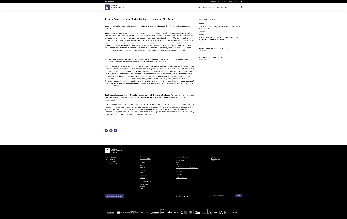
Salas (141, 188)
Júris (141, 172)
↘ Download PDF (145, 159)
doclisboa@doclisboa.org (114, 196)
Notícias (142, 162)
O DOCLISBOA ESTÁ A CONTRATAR (213, 48)
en (241, 1)
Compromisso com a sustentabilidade (187, 168)
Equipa (178, 166)
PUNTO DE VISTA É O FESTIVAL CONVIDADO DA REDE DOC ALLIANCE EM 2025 (218, 39)
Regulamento (180, 160)
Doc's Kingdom (215, 159)
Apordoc (213, 157)
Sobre (177, 164)
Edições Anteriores (181, 178)
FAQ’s (177, 162)
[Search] (238, 7)
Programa (196, 7)
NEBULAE (220, 7)
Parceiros (178, 174)
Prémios (142, 171)
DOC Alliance (180, 171)
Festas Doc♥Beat (145, 181)
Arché (213, 161)
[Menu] (241, 7)
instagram (220, 1)
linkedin (237, 1)
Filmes (204, 7)
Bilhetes (142, 186)
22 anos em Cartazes (182, 157)
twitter (226, 1)
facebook (213, 1)
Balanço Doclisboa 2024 (210, 57)
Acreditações (144, 184)
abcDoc (228, 7)
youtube (231, 1)
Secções (212, 7)
